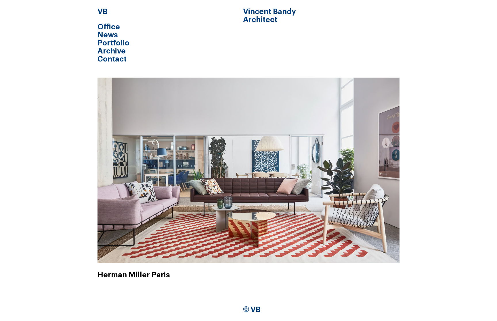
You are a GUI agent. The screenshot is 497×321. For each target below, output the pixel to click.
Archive (112, 51)
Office (109, 27)
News (108, 35)
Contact (112, 59)
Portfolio (113, 43)
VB (103, 12)
